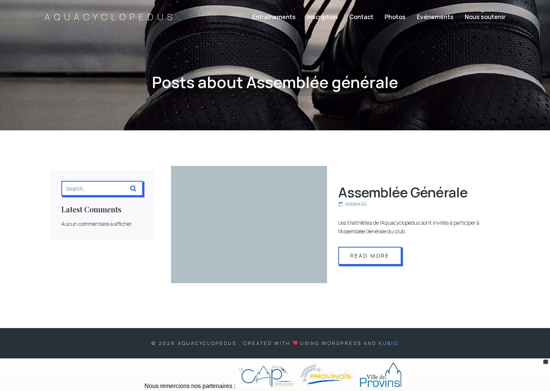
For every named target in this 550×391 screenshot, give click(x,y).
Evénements (435, 17)
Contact (361, 17)
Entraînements (274, 17)
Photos (395, 17)
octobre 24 (356, 204)
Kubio (388, 343)
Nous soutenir (485, 17)
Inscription (322, 17)
